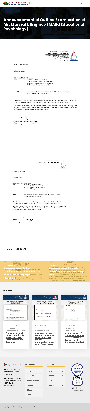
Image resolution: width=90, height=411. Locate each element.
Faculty (30, 385)
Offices (29, 390)
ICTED (51, 381)
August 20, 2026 (41, 326)
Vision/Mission (32, 376)
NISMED (51, 376)
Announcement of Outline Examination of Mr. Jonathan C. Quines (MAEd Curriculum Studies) (74, 337)
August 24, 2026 (12, 325)
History (30, 371)
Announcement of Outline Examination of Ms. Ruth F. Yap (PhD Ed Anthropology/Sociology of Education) (45, 339)
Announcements (13, 330)
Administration (33, 381)
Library (29, 395)
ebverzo (12, 328)
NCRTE (51, 385)
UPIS (50, 371)
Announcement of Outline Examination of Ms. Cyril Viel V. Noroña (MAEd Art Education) (15, 337)
